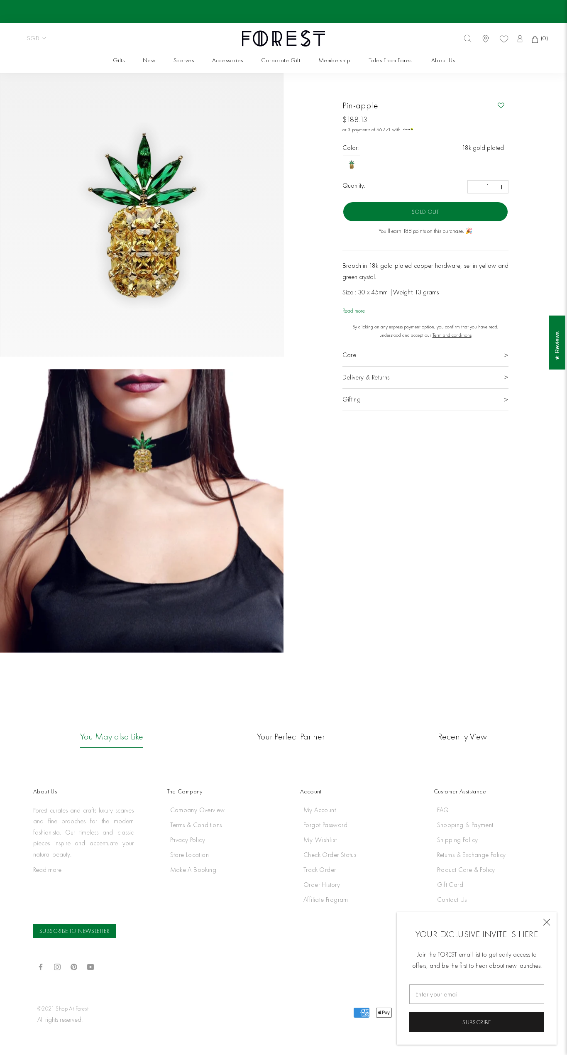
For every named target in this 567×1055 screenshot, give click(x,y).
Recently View (462, 736)
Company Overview (197, 809)
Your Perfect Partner (291, 736)
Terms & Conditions (196, 824)
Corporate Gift (280, 60)
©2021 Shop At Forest (62, 1008)
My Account (319, 809)
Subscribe (476, 1022)
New (149, 60)
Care (349, 354)
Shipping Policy (457, 839)
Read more (353, 310)
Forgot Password (325, 824)
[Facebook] (40, 966)
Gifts (119, 60)
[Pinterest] (74, 966)
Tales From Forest (390, 60)
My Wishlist (320, 839)
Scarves (184, 60)
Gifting (351, 399)
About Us (443, 60)
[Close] (546, 922)
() (543, 38)
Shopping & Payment (465, 824)
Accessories (227, 60)
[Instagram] (57, 966)
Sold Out (425, 211)
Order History (321, 884)
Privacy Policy (187, 839)
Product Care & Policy (466, 869)
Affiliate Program (325, 899)
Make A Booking (193, 869)
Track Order (319, 869)
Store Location (189, 854)
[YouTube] (90, 966)
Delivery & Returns (366, 377)
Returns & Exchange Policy (471, 854)
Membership (334, 60)
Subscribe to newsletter (74, 931)
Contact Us (452, 899)
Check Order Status (329, 854)
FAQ (443, 809)
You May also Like (111, 736)
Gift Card (450, 884)
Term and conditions (452, 335)
